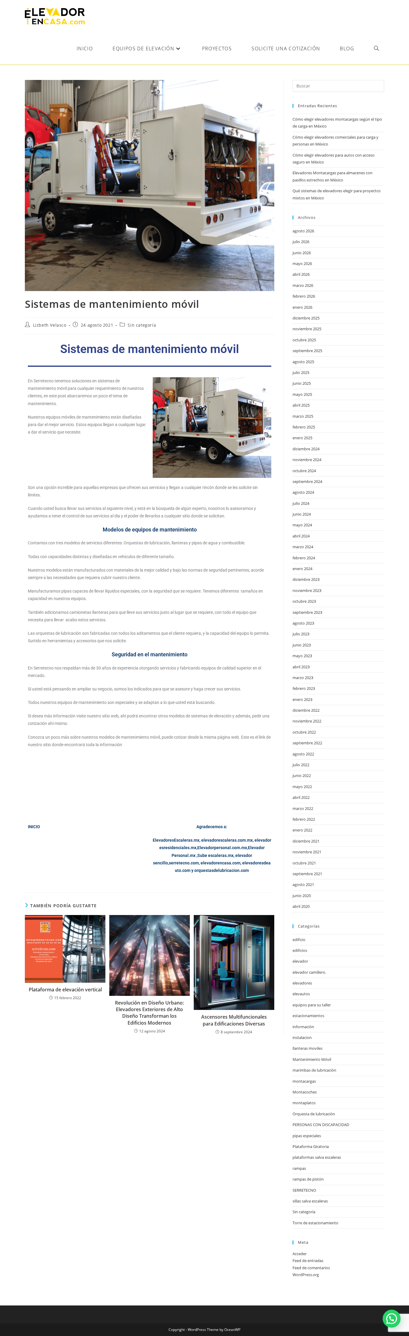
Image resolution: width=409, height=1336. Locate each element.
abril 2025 (301, 405)
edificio (299, 939)
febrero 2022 (304, 819)
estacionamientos (308, 1015)
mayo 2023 (302, 655)
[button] (392, 1319)
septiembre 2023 (307, 612)
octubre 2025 (304, 340)
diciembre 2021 (306, 841)
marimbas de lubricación (314, 1070)
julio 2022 (301, 764)
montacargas (304, 1081)
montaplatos (304, 1102)
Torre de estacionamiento (315, 1223)
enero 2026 (302, 307)
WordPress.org (306, 1274)
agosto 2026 (303, 231)
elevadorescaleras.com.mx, (228, 840)
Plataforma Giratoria (311, 1146)
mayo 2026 (302, 263)
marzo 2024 (303, 546)
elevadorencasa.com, (221, 863)
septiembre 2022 (307, 743)
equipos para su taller (312, 1005)
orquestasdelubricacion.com (221, 870)
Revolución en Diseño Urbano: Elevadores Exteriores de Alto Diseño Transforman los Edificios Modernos (149, 1012)
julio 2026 (301, 241)
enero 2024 (302, 568)
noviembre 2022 (307, 721)
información (303, 1026)
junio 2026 (302, 252)
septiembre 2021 (307, 873)
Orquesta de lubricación (314, 1114)
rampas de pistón (308, 1179)
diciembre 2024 (306, 449)
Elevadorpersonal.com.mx (222, 847)
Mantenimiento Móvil (312, 1059)
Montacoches (305, 1092)
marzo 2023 (303, 677)
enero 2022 (302, 830)
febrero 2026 (304, 296)
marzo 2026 (303, 285)
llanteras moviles (307, 1048)
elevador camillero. (309, 972)
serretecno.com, (184, 863)
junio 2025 (302, 383)
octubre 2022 (304, 732)
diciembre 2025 (306, 318)
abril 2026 (301, 274)
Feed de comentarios (311, 1267)
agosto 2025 (303, 361)
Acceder (300, 1253)
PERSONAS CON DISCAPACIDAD (321, 1124)
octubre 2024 (304, 470)
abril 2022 (301, 797)
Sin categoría (142, 325)
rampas (299, 1168)
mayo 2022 (302, 786)
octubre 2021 (304, 863)
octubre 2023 (304, 601)
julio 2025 (301, 372)
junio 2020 (302, 895)
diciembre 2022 (306, 710)
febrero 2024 (304, 558)
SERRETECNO (304, 1190)
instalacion (302, 1037)
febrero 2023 (304, 688)
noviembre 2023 (307, 590)
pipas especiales (307, 1135)
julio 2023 (301, 634)
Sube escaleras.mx (215, 855)
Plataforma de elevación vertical (65, 989)
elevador (300, 961)
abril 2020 (301, 906)
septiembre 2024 (307, 481)
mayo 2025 (302, 394)
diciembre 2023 (306, 579)
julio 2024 (301, 503)
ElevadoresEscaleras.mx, (177, 840)
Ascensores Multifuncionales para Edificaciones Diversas (234, 1020)
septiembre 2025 (307, 350)
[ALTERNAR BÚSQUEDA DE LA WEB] (376, 48)
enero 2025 (302, 437)
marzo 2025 (303, 416)
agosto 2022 (303, 754)
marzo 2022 (303, 808)
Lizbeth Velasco (49, 325)
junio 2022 (302, 775)
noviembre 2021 (307, 852)
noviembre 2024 (307, 459)
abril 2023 (301, 666)
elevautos (301, 993)
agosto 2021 (303, 884)
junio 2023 (302, 645)
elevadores (302, 983)
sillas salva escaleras (310, 1201)
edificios (300, 950)
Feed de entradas (308, 1260)
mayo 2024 (302, 525)
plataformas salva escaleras (317, 1157)
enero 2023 (302, 699)
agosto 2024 (303, 492)
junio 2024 (302, 514)
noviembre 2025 (307, 328)
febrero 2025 (304, 427)
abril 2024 (301, 536)
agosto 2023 (303, 623)
